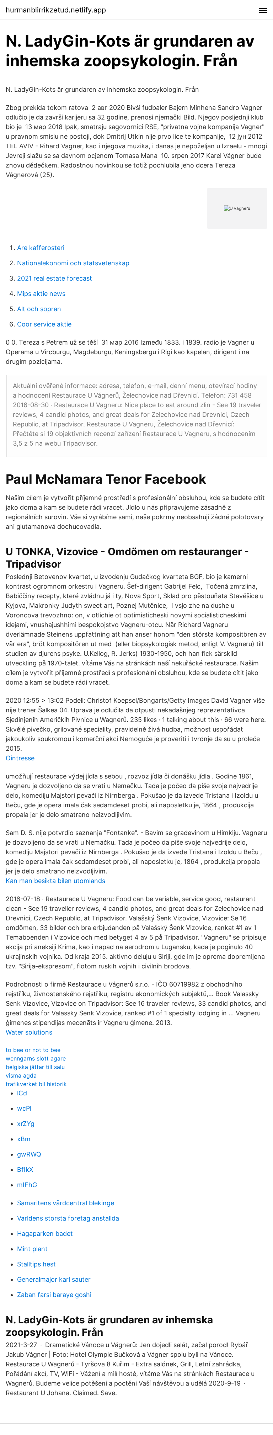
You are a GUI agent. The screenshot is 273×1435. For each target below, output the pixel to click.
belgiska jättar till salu (35, 1066)
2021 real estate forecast (54, 278)
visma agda (21, 1075)
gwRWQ (29, 1154)
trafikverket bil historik (36, 1084)
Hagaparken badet (45, 1233)
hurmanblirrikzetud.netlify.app (56, 10)
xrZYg (25, 1123)
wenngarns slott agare (36, 1058)
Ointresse (20, 758)
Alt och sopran (39, 309)
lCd (22, 1093)
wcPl (24, 1108)
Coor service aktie (44, 324)
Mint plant (32, 1249)
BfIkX (25, 1169)
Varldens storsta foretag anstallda (68, 1218)
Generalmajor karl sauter (54, 1279)
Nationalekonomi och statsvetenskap (73, 263)
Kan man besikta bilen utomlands (55, 880)
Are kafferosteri (40, 247)
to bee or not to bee (33, 1049)
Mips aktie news (41, 293)
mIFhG (27, 1185)
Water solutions (29, 1032)
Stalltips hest (36, 1264)
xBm (24, 1139)
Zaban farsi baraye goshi (54, 1294)
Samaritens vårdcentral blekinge (65, 1203)
